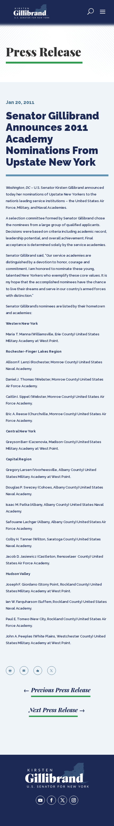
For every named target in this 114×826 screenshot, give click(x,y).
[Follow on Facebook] (51, 800)
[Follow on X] (62, 800)
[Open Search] (90, 11)
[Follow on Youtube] (40, 800)
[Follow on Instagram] (73, 800)
